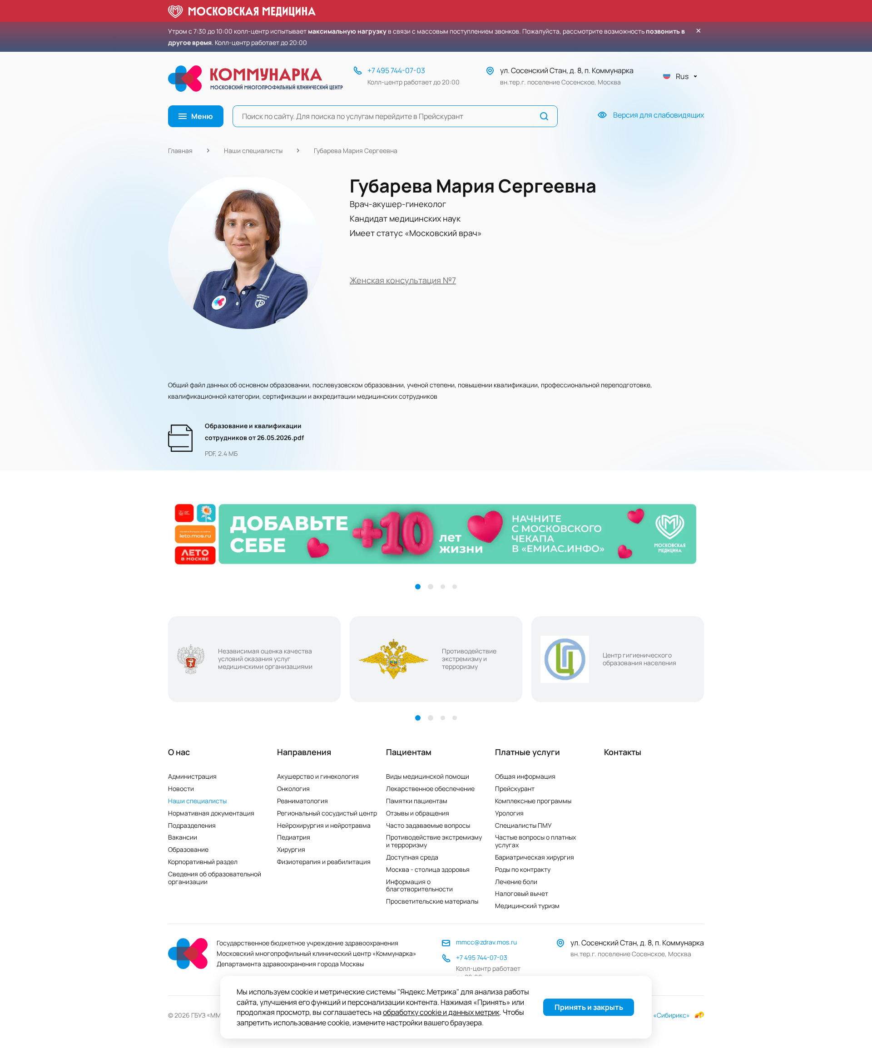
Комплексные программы (533, 800)
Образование (188, 849)
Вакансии (182, 837)
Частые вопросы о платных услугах (535, 841)
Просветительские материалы (432, 901)
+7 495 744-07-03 (396, 70)
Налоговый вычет (521, 893)
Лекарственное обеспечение (430, 788)
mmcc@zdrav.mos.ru (486, 942)
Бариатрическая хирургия (534, 857)
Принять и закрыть (589, 1008)
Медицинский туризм (527, 905)
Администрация (192, 776)
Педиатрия (293, 837)
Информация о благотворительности (419, 885)
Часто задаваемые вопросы (428, 825)
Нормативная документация (211, 813)
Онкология (293, 788)
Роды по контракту (522, 869)
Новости (181, 788)
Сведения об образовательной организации (214, 878)
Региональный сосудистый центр (327, 813)
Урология (509, 813)
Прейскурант (515, 788)
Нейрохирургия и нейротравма (324, 825)
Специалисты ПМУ (523, 825)
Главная (180, 150)
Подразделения (192, 825)
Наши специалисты (253, 150)
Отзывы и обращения (417, 813)
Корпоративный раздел (203, 861)
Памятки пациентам (416, 800)
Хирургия (291, 849)
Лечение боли (516, 881)
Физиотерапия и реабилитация (324, 861)
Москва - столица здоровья (428, 869)
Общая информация (525, 776)
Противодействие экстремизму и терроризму (434, 841)
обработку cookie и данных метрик (441, 1013)
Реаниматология (302, 800)
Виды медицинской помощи (427, 776)
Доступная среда (412, 857)
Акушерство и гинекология (318, 776)
